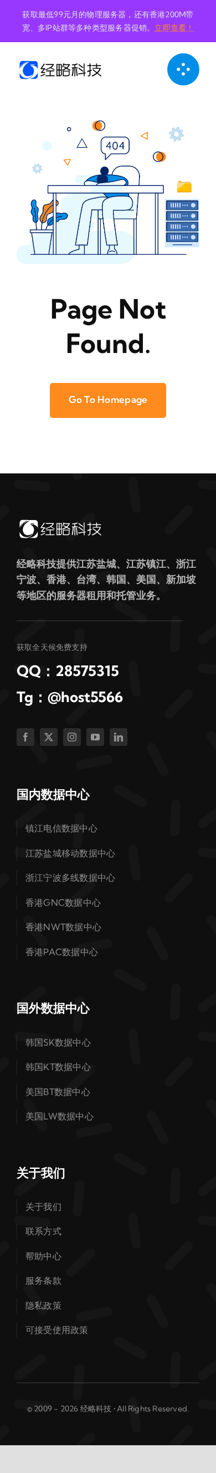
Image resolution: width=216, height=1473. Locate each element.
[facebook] (25, 737)
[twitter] (49, 737)
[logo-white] (60, 522)
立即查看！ (174, 28)
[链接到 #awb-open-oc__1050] (183, 69)
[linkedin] (118, 737)
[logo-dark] (60, 63)
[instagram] (72, 737)
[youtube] (95, 737)
